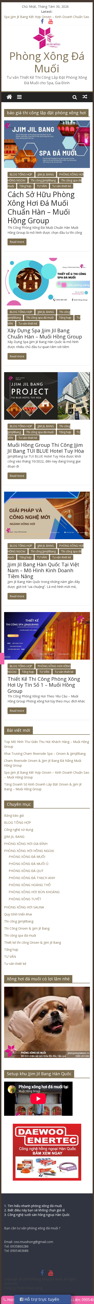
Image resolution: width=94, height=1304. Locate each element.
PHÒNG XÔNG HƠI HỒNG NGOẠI (29, 851)
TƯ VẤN (42, 186)
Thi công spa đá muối (40, 318)
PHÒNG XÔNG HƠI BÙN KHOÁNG (34, 892)
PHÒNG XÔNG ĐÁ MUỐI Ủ (28, 864)
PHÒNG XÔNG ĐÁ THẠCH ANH (32, 878)
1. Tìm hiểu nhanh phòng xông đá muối (33, 1206)
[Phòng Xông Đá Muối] (47, 30)
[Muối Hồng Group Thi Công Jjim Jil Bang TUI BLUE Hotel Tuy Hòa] (47, 374)
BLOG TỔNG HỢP (21, 174)
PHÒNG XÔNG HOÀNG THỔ (30, 885)
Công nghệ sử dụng (18, 829)
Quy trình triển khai (18, 914)
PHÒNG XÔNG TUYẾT (25, 899)
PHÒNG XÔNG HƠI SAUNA (24, 907)
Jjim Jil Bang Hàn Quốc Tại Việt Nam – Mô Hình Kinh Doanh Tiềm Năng (43, 570)
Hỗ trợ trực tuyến (41, 1299)
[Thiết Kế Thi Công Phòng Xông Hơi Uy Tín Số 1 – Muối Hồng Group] (47, 614)
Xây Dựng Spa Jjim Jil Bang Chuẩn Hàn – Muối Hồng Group (45, 333)
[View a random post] (85, 96)
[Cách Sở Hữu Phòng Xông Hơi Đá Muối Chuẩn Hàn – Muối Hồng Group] (47, 123)
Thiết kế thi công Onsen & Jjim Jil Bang (32, 942)
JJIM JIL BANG (46, 174)
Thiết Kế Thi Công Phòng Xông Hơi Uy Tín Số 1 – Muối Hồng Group (44, 684)
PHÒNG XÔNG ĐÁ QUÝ (26, 871)
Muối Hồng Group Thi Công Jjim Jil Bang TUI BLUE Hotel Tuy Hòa (46, 447)
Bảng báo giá (14, 815)
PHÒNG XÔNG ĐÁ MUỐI (27, 856)
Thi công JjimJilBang (43, 180)
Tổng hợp (25, 186)
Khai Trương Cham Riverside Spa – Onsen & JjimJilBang (45, 753)
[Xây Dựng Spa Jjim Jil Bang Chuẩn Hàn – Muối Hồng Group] (47, 260)
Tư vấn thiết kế (61, 186)
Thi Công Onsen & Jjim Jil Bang (27, 928)
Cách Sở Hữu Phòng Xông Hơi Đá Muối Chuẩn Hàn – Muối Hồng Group (41, 207)
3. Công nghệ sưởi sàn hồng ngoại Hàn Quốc (37, 1214)
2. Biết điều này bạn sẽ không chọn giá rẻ (34, 1210)
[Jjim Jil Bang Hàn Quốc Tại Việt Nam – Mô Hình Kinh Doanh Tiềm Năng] (47, 494)
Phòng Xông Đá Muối (47, 62)
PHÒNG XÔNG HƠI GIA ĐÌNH (25, 843)
